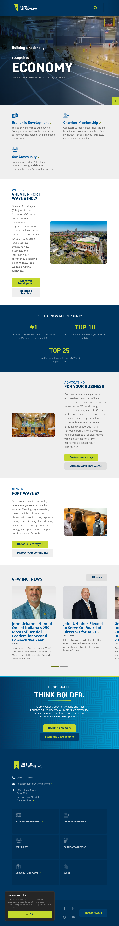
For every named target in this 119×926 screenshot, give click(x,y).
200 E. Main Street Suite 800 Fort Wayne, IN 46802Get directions (28, 795)
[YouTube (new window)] (73, 917)
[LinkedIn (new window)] (73, 908)
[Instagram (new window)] (64, 917)
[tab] (55, 666)
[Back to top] (25, 8)
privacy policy (43, 902)
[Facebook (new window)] (64, 908)
